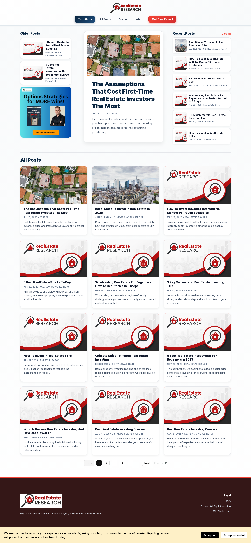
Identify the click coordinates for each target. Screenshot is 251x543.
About (140, 19)
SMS (228, 501)
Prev (89, 462)
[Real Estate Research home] (125, 8)
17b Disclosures (222, 511)
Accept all (209, 535)
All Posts (105, 19)
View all (226, 33)
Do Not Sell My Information (216, 506)
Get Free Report (162, 19)
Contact (123, 19)
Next (147, 462)
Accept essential (234, 535)
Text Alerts (85, 19)
